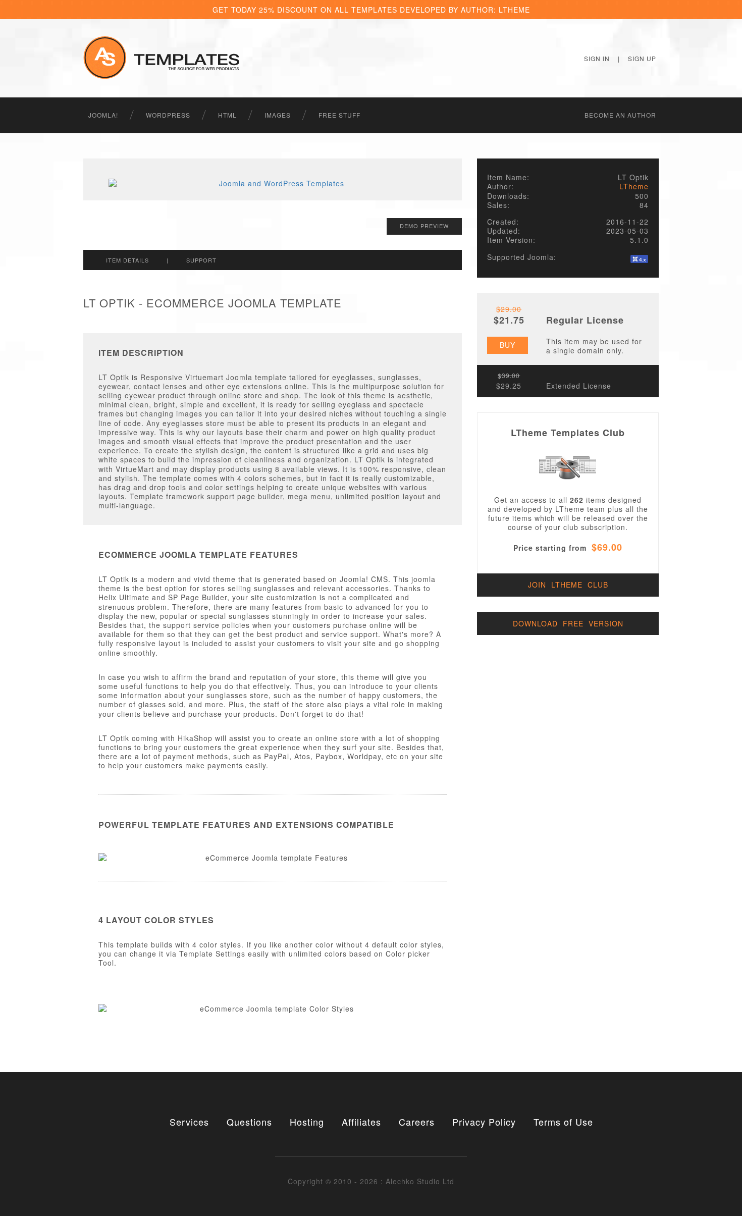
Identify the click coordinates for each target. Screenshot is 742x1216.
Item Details (127, 260)
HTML (227, 115)
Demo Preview (424, 226)
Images (277, 115)
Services (189, 1121)
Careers (417, 1121)
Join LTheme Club (568, 584)
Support (201, 260)
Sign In (597, 58)
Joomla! (103, 115)
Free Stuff (339, 115)
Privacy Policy (484, 1121)
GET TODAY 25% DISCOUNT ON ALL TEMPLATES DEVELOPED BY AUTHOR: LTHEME (371, 10)
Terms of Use (563, 1121)
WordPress (168, 115)
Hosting (307, 1121)
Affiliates (361, 1121)
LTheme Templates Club (568, 432)
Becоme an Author (620, 115)
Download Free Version (568, 623)
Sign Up (642, 58)
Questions (249, 1121)
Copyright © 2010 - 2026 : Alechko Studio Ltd (371, 1181)
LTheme (634, 186)
